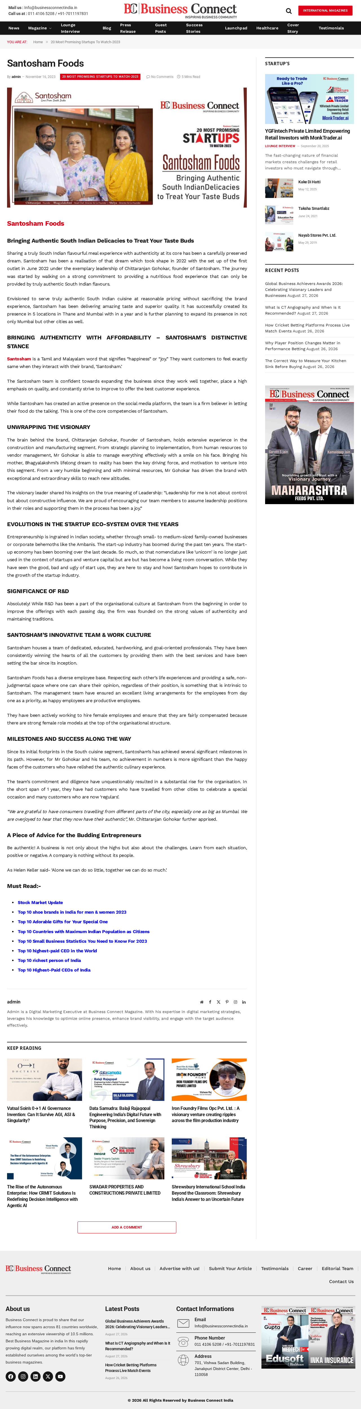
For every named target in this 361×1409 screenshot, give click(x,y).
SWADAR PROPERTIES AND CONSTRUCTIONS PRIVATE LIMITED (124, 1190)
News (13, 28)
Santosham (19, 358)
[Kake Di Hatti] (279, 188)
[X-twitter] (48, 1376)
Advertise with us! (180, 1268)
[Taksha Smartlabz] (279, 215)
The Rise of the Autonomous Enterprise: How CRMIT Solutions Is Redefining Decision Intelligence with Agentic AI (42, 1196)
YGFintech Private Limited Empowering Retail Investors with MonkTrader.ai (307, 134)
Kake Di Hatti (309, 182)
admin (16, 77)
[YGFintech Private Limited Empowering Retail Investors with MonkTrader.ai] (309, 99)
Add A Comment (127, 1227)
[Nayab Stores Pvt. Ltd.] (279, 241)
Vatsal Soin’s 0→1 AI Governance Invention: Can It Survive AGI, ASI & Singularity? (41, 1114)
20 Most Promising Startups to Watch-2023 (100, 77)
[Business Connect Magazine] (180, 10)
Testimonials (331, 28)
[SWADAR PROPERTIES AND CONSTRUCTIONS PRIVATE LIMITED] (126, 1158)
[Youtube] (60, 1376)
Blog (107, 28)
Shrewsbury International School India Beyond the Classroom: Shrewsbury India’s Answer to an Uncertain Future (208, 1193)
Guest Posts (161, 28)
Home (114, 1268)
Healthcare (267, 28)
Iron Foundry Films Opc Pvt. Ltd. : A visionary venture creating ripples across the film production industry (206, 1114)
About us (140, 1268)
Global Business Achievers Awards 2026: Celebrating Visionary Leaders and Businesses (304, 289)
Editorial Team (337, 1268)
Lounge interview (70, 28)
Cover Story (293, 28)
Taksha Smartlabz (313, 208)
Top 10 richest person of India (49, 960)
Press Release (128, 28)
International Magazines (325, 10)
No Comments (162, 77)
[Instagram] (23, 1376)
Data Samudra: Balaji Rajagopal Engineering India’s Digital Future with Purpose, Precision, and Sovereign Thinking (125, 1117)
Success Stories (194, 28)
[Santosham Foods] (127, 206)
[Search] (289, 10)
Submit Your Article (230, 1268)
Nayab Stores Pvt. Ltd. (317, 235)
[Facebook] (11, 1376)
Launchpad (236, 28)
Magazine (37, 28)
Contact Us (341, 1281)
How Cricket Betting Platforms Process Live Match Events (131, 1368)
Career (305, 1268)
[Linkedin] (35, 1376)
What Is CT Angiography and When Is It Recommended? (137, 1346)
